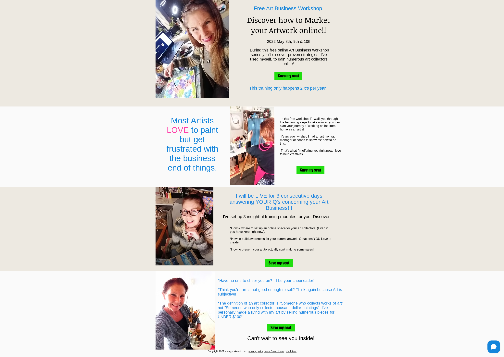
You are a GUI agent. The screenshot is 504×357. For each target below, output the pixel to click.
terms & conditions (274, 351)
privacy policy (255, 351)
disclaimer (291, 351)
